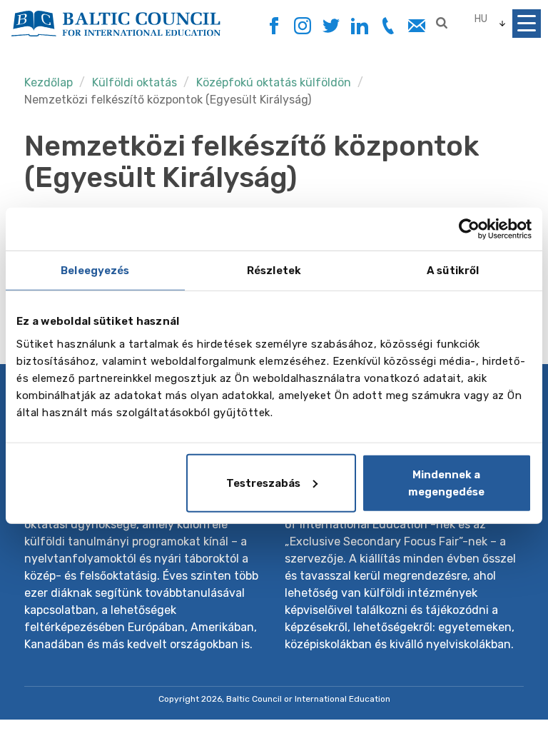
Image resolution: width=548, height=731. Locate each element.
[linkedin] (359, 26)
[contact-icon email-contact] (416, 26)
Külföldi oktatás (136, 82)
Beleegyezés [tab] (95, 270)
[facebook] (273, 21)
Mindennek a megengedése (446, 483)
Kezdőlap (48, 82)
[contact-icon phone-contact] (387, 26)
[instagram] (302, 26)
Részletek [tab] (274, 270)
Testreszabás (263, 482)
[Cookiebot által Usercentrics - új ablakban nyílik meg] (469, 229)
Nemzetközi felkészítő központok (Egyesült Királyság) (167, 99)
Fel (486, 693)
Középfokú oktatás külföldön (273, 82)
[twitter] (330, 26)
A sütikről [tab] (453, 270)
